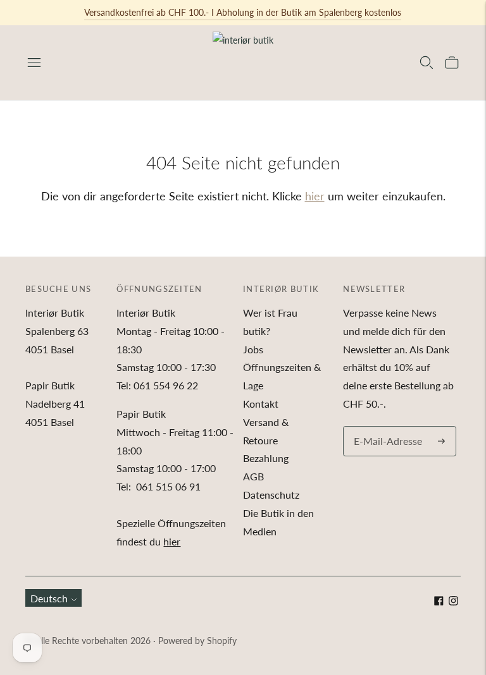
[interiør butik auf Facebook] (439, 601)
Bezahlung (266, 458)
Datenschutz (271, 495)
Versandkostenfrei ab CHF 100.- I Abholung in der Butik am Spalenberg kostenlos (242, 12)
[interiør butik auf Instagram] (453, 601)
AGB (253, 476)
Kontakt (260, 404)
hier (315, 196)
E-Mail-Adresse (385, 427)
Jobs (253, 349)
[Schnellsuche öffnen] (426, 62)
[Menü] (34, 62)
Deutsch (49, 598)
